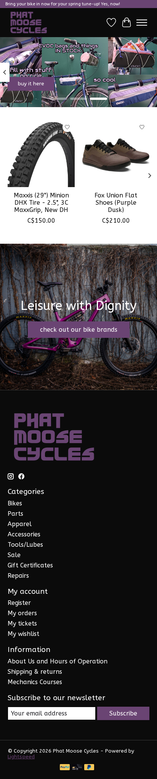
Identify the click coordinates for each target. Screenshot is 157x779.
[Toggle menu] (141, 22)
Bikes (15, 503)
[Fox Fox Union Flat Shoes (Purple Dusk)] (115, 153)
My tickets (22, 623)
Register (19, 602)
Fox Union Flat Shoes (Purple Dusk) (116, 202)
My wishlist (23, 633)
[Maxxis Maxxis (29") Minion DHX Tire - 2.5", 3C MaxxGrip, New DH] (41, 153)
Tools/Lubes (25, 544)
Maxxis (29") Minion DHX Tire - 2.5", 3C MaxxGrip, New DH (41, 202)
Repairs (18, 575)
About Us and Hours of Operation (57, 661)
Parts (15, 513)
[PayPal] (65, 767)
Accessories (24, 534)
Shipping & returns (35, 671)
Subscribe (123, 713)
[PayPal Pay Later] (89, 767)
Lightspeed (21, 756)
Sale (14, 555)
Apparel (20, 524)
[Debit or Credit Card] (77, 767)
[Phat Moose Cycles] (29, 22)
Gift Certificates (30, 565)
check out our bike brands (78, 329)
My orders (22, 613)
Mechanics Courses (35, 682)
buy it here (31, 83)
